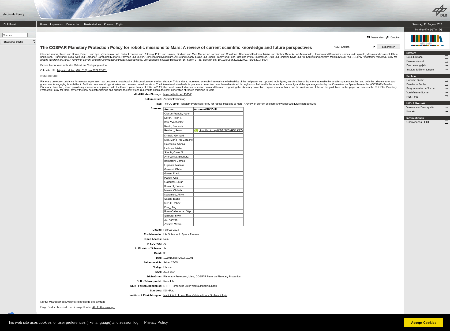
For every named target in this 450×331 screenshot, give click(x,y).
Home (43, 24)
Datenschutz (73, 24)
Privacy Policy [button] (156, 322)
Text (435, 29)
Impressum (56, 24)
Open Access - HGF (418, 122)
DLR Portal (10, 24)
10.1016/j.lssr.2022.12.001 (233, 59)
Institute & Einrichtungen (420, 69)
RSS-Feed (412, 96)
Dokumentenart (415, 61)
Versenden (377, 37)
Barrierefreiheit (92, 24)
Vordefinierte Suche (417, 92)
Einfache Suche (415, 80)
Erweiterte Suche (416, 84)
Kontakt (108, 24)
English (120, 24)
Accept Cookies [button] (423, 322)
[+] (440, 29)
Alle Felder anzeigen (103, 307)
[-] (431, 29)
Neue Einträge (414, 56)
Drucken (395, 37)
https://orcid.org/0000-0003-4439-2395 (221, 130)
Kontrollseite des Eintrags (90, 301)
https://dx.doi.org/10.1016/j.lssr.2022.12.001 (82, 70)
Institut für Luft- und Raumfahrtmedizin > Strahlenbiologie (195, 295)
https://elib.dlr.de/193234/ (177, 94)
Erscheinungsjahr (416, 65)
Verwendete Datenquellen (420, 107)
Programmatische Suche (420, 88)
